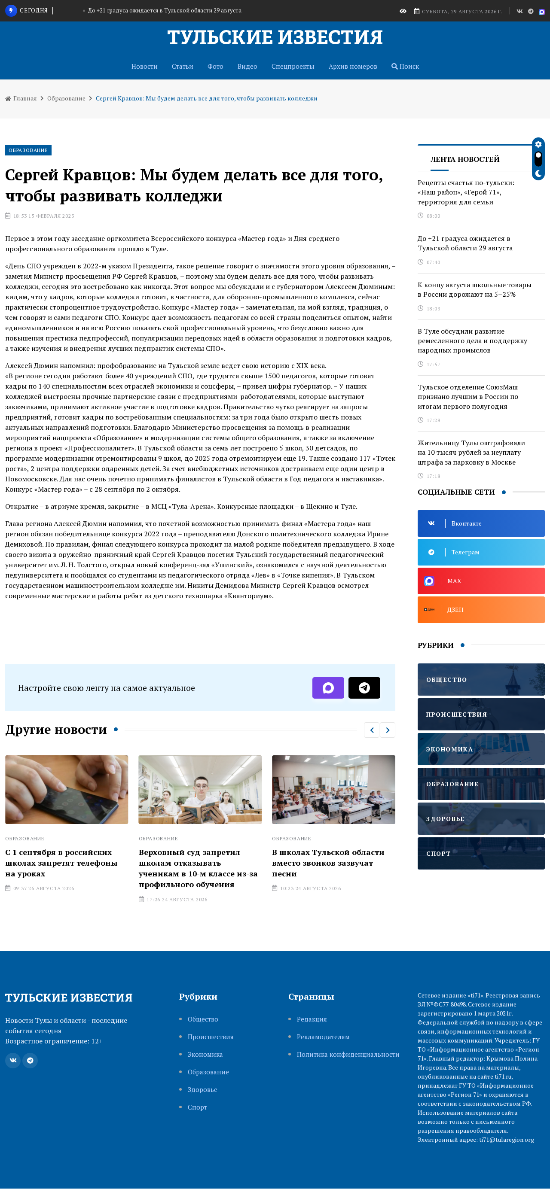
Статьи (182, 66)
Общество (203, 1019)
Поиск (408, 66)
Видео (247, 66)
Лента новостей (465, 159)
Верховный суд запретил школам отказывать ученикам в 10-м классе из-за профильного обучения (198, 868)
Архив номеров (353, 66)
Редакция (312, 1019)
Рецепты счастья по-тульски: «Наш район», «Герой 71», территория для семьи (466, 192)
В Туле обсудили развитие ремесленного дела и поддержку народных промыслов (472, 340)
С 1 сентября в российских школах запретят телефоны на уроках (61, 863)
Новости (144, 66)
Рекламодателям (323, 1037)
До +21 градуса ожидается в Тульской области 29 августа (164, 10)
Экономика (205, 1054)
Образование (66, 98)
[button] (371, 730)
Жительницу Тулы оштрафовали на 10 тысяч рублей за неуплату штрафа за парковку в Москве (471, 452)
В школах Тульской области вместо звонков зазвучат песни (328, 863)
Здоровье (202, 1089)
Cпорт (197, 1107)
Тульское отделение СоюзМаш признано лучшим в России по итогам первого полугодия (468, 396)
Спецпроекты (293, 66)
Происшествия (211, 1037)
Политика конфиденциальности (348, 1054)
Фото (215, 66)
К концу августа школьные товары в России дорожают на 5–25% (475, 289)
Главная (24, 98)
